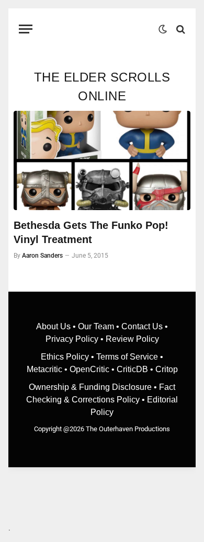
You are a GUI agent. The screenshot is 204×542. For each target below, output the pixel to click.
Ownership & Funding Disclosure (91, 387)
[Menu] (25, 29)
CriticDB (132, 369)
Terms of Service (127, 356)
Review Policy (132, 339)
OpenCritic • (93, 369)
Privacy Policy (72, 339)
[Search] (179, 29)
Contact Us (142, 326)
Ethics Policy (66, 356)
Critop (166, 369)
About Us (54, 326)
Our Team (96, 326)
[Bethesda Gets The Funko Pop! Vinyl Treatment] (102, 160)
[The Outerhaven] (98, 29)
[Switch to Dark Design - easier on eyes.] (162, 29)
